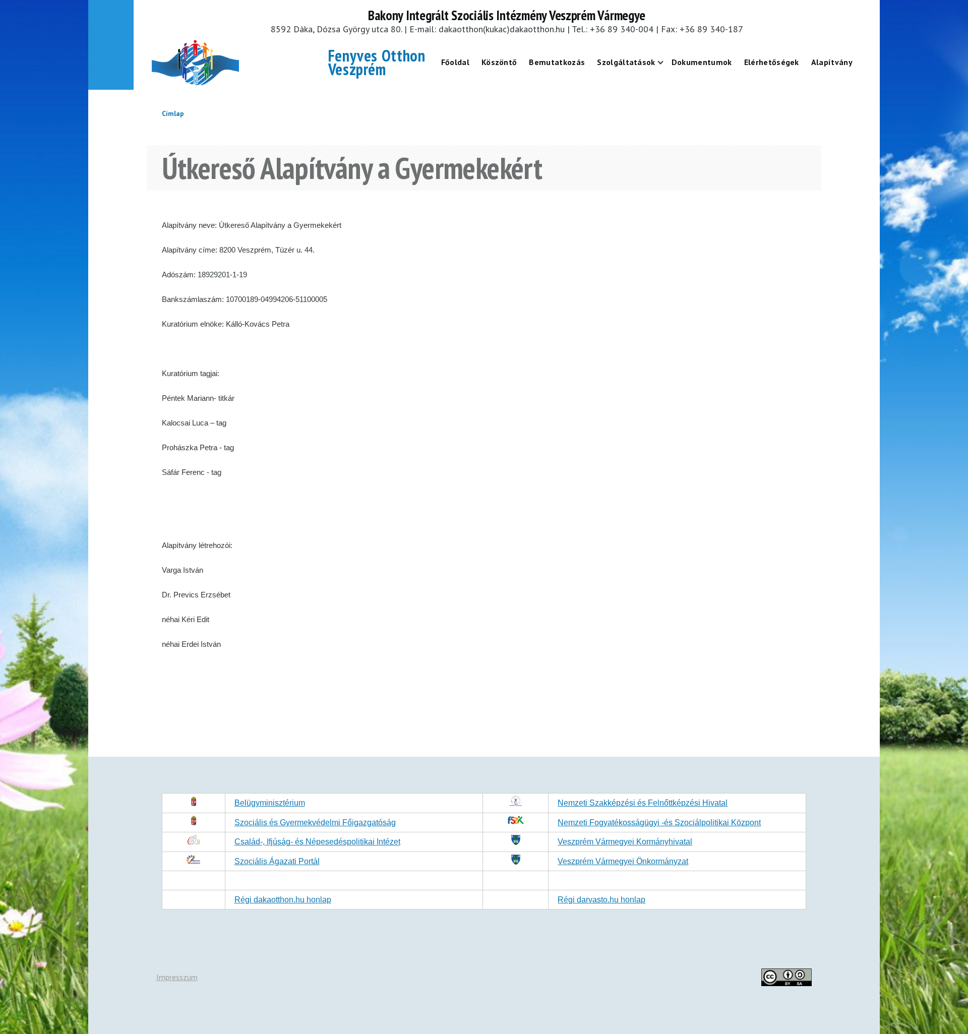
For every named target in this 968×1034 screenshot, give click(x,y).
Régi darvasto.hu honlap (601, 899)
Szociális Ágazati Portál (277, 861)
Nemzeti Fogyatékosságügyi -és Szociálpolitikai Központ (659, 822)
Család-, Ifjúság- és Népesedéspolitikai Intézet (317, 841)
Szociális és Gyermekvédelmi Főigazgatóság (315, 822)
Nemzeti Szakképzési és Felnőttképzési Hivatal (643, 803)
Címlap (173, 113)
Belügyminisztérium (269, 803)
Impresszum (177, 977)
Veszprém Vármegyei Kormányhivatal (625, 841)
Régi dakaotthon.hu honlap (282, 899)
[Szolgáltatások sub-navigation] (666, 62)
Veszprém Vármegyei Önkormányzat (623, 861)
